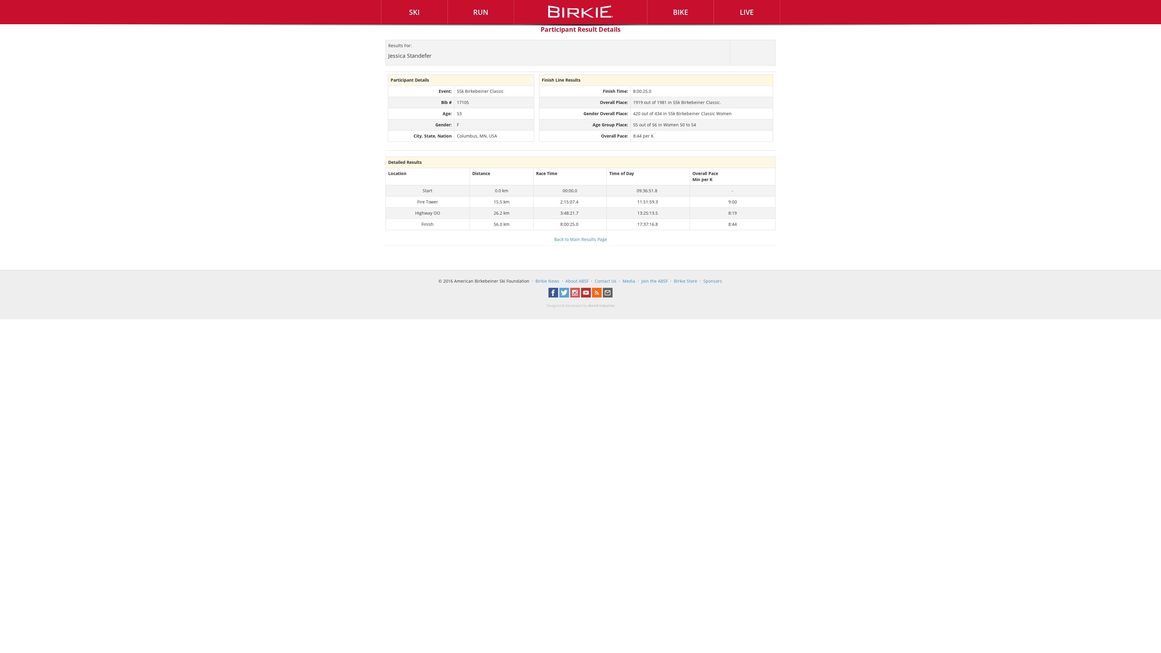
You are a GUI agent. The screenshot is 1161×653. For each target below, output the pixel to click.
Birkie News (547, 281)
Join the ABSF (654, 281)
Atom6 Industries (601, 306)
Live (747, 12)
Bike (680, 12)
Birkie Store (685, 281)
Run (480, 12)
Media (629, 281)
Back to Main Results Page (580, 239)
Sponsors (712, 281)
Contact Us (605, 281)
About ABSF (577, 281)
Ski (414, 12)
